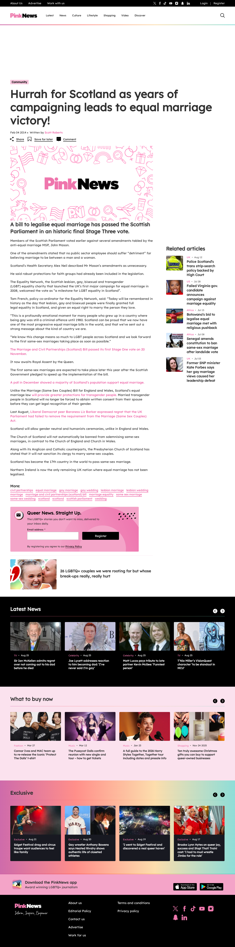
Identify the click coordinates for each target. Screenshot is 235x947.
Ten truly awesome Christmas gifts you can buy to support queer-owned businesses (197, 754)
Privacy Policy (73, 546)
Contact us (76, 919)
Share (20, 139)
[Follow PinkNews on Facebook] (184, 909)
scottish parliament (79, 498)
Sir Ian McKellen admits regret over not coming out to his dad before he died (34, 664)
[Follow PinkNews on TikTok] (193, 909)
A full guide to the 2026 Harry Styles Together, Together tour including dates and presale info (144, 754)
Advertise (34, 3)
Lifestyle (92, 15)
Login (204, 3)
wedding (101, 498)
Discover (140, 15)
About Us (16, 3)
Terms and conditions (134, 903)
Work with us (55, 3)
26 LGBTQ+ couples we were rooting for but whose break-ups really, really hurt (105, 573)
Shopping (109, 15)
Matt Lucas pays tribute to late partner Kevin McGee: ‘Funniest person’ (144, 664)
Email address (41, 529)
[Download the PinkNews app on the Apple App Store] (185, 886)
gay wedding (89, 490)
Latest (50, 15)
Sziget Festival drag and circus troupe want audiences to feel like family (34, 848)
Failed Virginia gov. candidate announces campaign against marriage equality (202, 295)
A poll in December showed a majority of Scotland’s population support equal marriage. (77, 382)
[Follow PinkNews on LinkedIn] (188, 3)
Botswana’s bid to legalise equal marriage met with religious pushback (202, 321)
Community (19, 82)
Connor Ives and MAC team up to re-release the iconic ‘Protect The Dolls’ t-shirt (35, 754)
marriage (16, 494)
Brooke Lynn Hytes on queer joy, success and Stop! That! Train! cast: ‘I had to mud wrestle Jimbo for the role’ (199, 850)
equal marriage (46, 490)
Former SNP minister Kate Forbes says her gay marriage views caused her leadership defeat (203, 372)
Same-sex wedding (23, 498)
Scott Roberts (54, 132)
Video (125, 15)
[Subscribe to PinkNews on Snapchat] (175, 918)
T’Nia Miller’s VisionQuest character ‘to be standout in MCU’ (196, 664)
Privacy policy (128, 911)
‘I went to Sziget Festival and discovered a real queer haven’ (144, 846)
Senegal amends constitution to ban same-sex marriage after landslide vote (202, 345)
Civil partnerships (21, 490)
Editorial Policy (79, 911)
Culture (76, 15)
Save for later (43, 139)
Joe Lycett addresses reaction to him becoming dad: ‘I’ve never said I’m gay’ (88, 664)
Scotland (44, 498)
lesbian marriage (112, 490)
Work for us (77, 935)
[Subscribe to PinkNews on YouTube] (202, 909)
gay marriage (68, 490)
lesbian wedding (137, 490)
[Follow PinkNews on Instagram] (211, 909)
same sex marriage (129, 494)
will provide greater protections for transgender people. (74, 395)
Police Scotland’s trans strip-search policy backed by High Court (201, 268)
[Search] (222, 15)
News (62, 15)
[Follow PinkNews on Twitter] (175, 909)
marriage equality (101, 494)
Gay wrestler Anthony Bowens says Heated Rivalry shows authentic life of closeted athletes (88, 850)
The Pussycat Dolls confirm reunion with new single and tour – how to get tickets (87, 754)
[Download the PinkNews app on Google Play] (211, 886)
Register (219, 3)
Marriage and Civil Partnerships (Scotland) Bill (56, 494)
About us (75, 903)
